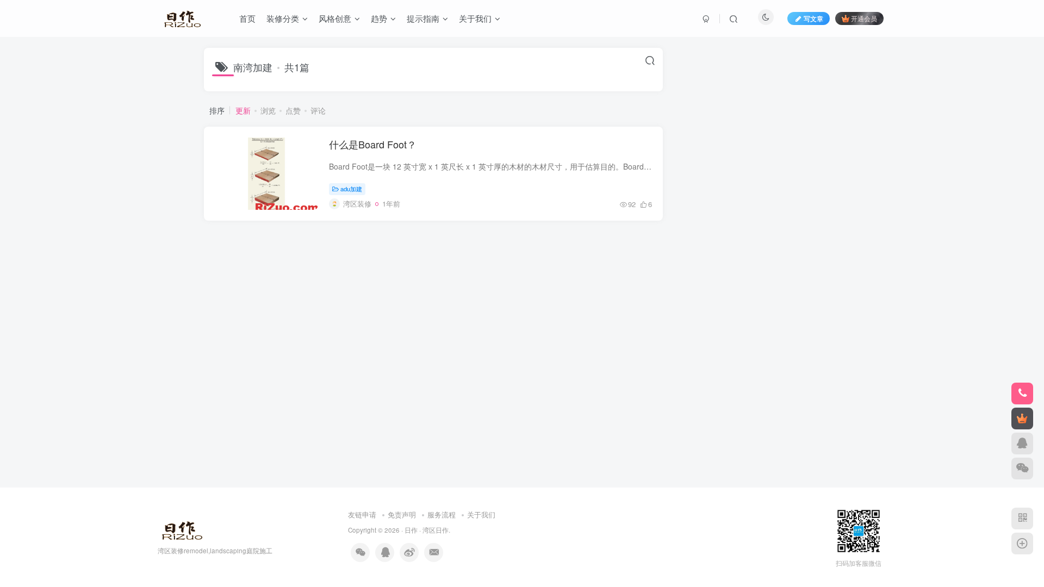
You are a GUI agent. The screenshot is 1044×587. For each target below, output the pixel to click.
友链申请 (362, 514)
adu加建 (351, 188)
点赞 (293, 110)
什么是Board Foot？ (373, 144)
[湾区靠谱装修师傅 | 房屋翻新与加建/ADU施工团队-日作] (180, 528)
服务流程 (441, 514)
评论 (318, 110)
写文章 (813, 18)
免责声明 (402, 514)
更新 (243, 110)
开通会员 (864, 18)
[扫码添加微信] (1022, 468)
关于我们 (481, 514)
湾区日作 (435, 530)
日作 (411, 530)
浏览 (268, 110)
